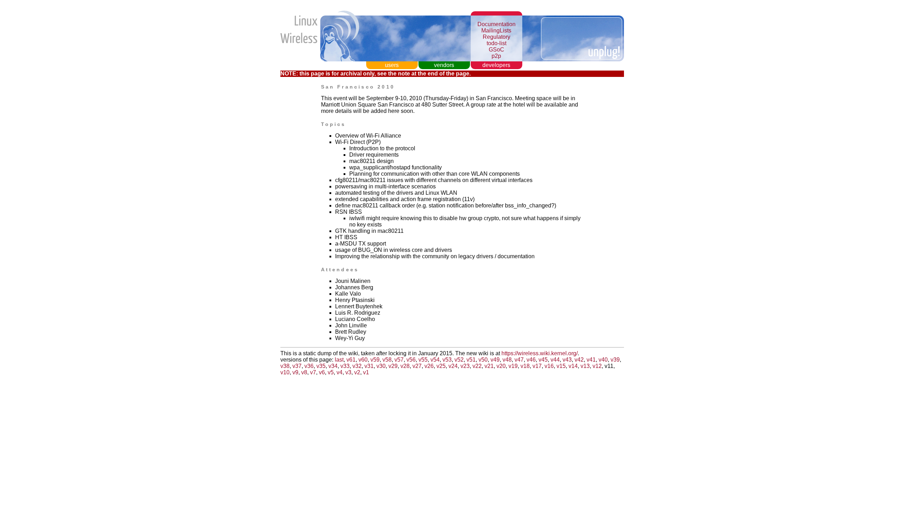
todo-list (496, 43)
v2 (357, 372)
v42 (579, 360)
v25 (441, 366)
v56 (411, 360)
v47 (519, 360)
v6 (322, 372)
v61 (351, 360)
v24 (453, 366)
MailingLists (496, 31)
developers (496, 65)
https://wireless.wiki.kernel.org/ (539, 353)
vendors (444, 65)
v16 (549, 366)
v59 (375, 360)
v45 (543, 360)
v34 (333, 366)
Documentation (496, 24)
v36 (309, 366)
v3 (348, 372)
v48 (507, 360)
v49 (495, 360)
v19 (513, 366)
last (339, 360)
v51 (471, 360)
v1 (366, 372)
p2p (496, 56)
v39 (615, 360)
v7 (313, 372)
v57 (399, 360)
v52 (459, 360)
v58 (387, 360)
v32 (357, 366)
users (392, 65)
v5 (331, 372)
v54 (435, 360)
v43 (567, 360)
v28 (405, 366)
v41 (591, 360)
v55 (423, 360)
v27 (417, 366)
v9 (295, 372)
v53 (447, 360)
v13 (585, 366)
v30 (381, 366)
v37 (297, 366)
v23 (465, 366)
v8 (304, 372)
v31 (369, 366)
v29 (393, 366)
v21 (489, 366)
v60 (363, 360)
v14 (573, 366)
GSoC (496, 50)
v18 (525, 366)
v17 (537, 366)
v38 (285, 366)
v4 (340, 372)
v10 (285, 372)
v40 (603, 360)
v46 (531, 360)
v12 (597, 366)
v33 (345, 366)
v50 (483, 360)
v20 (501, 366)
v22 (477, 366)
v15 (561, 366)
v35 (321, 366)
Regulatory (496, 37)
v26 (429, 366)
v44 (555, 360)
